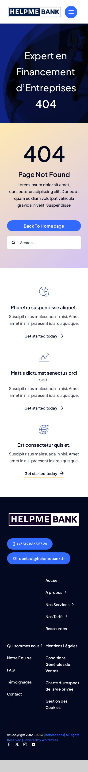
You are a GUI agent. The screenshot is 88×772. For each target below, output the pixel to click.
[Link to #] (71, 12)
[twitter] (17, 744)
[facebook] (9, 744)
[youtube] (33, 744)
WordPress (50, 740)
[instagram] (25, 744)
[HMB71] (34, 7)
